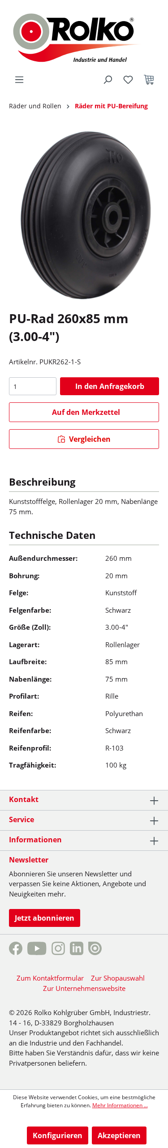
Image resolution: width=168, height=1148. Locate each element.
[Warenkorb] (148, 79)
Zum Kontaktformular (50, 977)
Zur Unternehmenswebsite (84, 988)
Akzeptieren (119, 1135)
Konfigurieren (57, 1135)
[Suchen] (107, 79)
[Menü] (19, 79)
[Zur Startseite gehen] (84, 36)
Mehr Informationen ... (120, 1105)
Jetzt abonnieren (44, 918)
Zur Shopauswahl (118, 977)
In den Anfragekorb (109, 386)
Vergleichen (89, 439)
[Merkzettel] (128, 79)
